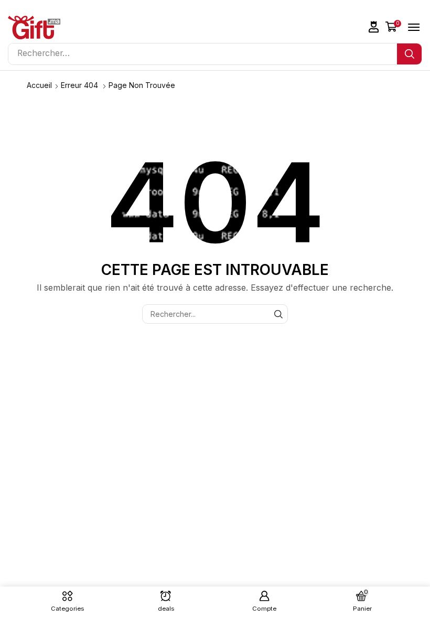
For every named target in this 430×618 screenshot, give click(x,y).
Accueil (39, 85)
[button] (374, 27)
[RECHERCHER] (278, 314)
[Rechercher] (409, 53)
